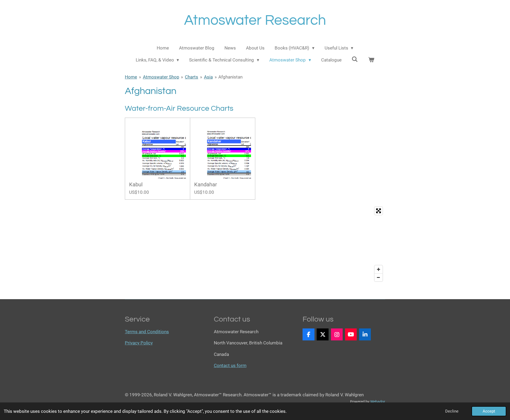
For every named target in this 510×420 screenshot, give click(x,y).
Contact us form (230, 365)
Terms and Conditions (147, 331)
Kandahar (205, 185)
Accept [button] (489, 411)
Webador (377, 402)
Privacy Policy (139, 342)
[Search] (355, 59)
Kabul (136, 185)
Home (131, 77)
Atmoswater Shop (161, 77)
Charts (191, 77)
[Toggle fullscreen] (378, 211)
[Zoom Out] (378, 277)
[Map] (255, 244)
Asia (208, 77)
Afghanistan (230, 77)
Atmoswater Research (255, 20)
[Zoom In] (378, 269)
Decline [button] (451, 411)
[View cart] (371, 60)
